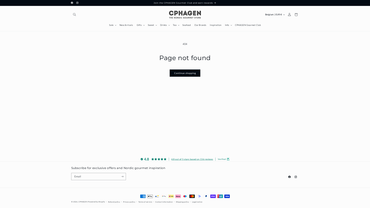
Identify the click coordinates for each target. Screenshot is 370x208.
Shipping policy (182, 202)
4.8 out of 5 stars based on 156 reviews (192, 159)
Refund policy (114, 202)
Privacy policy (129, 202)
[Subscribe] (122, 176)
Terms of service (145, 202)
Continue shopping (185, 73)
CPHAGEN (82, 202)
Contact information (164, 202)
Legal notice (197, 202)
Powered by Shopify (96, 202)
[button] (74, 14)
